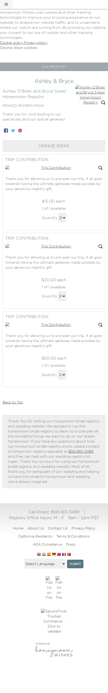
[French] (64, 554)
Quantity (49, 218)
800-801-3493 (81, 451)
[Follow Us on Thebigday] (49, 588)
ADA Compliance (47, 544)
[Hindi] (44, 554)
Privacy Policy (83, 528)
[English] (39, 554)
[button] (6, 4)
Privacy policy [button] (35, 43)
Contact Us (58, 528)
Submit (75, 564)
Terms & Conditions (73, 536)
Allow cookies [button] (25, 48)
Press (70, 544)
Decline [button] (7, 48)
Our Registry (54, 67)
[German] (54, 554)
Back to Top (13, 402)
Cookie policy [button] (12, 43)
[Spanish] (49, 554)
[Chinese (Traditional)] (59, 554)
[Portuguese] (69, 554)
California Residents (35, 536)
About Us (35, 528)
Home (18, 528)
